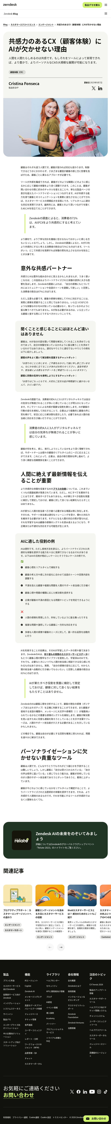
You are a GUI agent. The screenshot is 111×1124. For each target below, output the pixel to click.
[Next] (61, 947)
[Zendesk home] (10, 5)
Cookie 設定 (46, 1117)
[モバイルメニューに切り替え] (106, 5)
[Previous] (50, 947)
